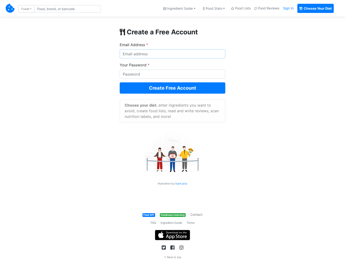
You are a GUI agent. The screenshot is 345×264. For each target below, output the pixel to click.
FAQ (153, 222)
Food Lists (242, 8)
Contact (196, 214)
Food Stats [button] (213, 8)
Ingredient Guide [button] (179, 8)
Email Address (134, 44)
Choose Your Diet (317, 8)
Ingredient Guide (171, 222)
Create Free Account (172, 88)
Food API (148, 214)
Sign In (288, 8)
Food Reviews (268, 8)
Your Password (135, 65)
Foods (25, 9)
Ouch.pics (181, 183)
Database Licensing (173, 214)
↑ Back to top (172, 257)
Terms (191, 222)
